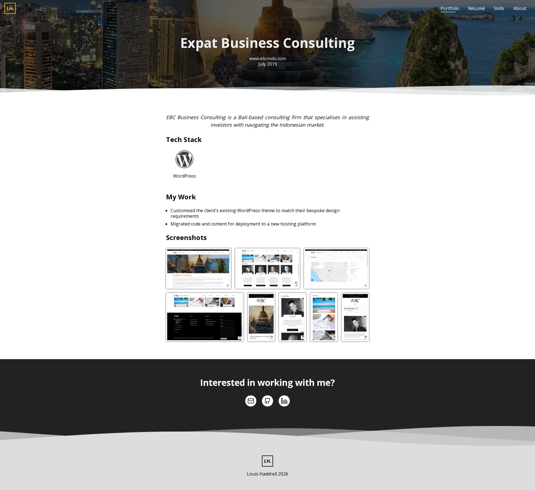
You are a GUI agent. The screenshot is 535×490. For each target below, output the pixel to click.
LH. (10, 8)
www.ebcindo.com (267, 58)
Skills (499, 8)
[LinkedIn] (284, 400)
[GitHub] (267, 400)
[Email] (250, 400)
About (519, 8)
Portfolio (450, 8)
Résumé (476, 8)
